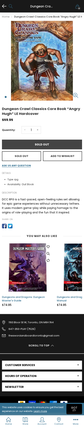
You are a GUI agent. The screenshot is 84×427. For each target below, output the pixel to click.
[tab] (42, 365)
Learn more (40, 411)
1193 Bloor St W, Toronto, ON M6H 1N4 (31, 322)
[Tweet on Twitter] (10, 226)
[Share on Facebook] (4, 226)
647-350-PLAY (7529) (22, 329)
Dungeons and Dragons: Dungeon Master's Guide (23, 298)
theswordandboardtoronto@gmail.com (34, 335)
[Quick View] (48, 254)
